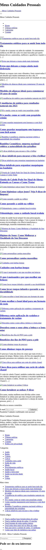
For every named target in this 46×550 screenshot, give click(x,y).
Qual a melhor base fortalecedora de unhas (21, 519)
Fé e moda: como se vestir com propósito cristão (23, 500)
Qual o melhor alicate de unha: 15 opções (21, 521)
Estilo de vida (10, 463)
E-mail (2, 409)
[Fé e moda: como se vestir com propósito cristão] (23, 110)
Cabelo (7, 456)
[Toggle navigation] (1, 11)
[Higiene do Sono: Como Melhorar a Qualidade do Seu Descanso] (23, 231)
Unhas (7, 478)
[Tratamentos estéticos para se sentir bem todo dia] (19, 38)
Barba (7, 454)
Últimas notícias (11, 437)
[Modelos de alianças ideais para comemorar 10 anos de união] (23, 85)
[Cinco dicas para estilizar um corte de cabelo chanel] (21, 362)
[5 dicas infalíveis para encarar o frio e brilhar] (23, 151)
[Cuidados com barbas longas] (23, 263)
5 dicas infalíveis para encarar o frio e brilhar (22, 156)
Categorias (9, 439)
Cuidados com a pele (13, 461)
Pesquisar (27, 538)
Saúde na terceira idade (14, 474)
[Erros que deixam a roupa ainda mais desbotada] (19, 61)
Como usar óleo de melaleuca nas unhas (20, 530)
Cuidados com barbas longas (14, 267)
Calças (7, 459)
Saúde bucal (9, 470)
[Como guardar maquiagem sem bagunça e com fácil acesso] (23, 123)
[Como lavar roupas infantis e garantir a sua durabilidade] (23, 284)
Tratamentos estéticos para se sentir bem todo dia (23, 487)
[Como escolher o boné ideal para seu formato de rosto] (23, 296)
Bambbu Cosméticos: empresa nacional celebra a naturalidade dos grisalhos (19, 145)
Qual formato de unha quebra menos (19, 523)
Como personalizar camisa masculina (18, 258)
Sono (7, 476)
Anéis (7, 452)
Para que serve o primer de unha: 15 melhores (22, 528)
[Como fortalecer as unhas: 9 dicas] (14, 385)
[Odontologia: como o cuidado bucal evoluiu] (18, 208)
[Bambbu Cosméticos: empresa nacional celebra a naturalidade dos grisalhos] (23, 138)
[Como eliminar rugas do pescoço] (13, 344)
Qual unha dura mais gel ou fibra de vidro (21, 525)
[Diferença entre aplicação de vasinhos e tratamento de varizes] (23, 310)
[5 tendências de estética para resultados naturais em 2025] (23, 98)
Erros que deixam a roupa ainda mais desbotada (23, 489)
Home (7, 435)
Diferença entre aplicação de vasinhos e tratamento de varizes (19, 316)
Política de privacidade (13, 444)
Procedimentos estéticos (14, 467)
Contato (8, 442)
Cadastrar (33, 410)
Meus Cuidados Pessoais (11, 11)
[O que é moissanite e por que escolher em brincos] (23, 272)
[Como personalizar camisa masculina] (23, 253)
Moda (7, 465)
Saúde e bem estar (12, 472)
